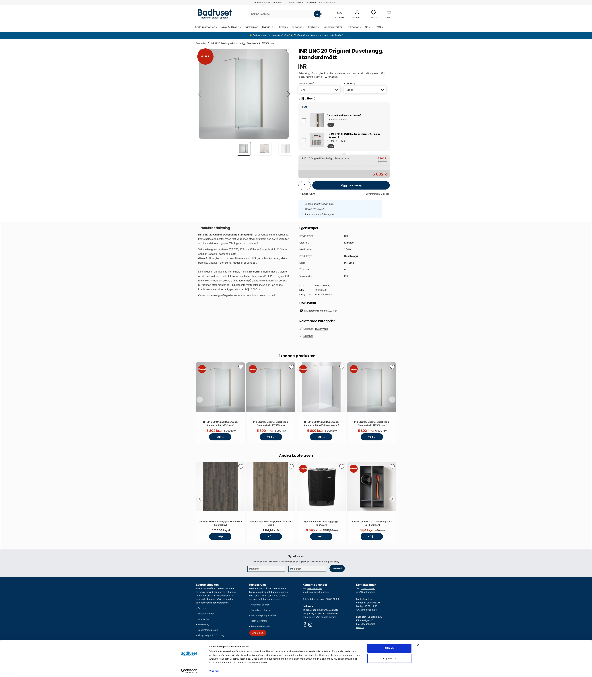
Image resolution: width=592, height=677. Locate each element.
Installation (203, 619)
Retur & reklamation (261, 626)
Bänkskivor (251, 27)
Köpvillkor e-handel (261, 610)
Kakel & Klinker (230, 27)
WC (378, 27)
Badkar (312, 27)
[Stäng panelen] (418, 645)
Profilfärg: (350, 83)
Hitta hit (360, 627)
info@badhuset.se (365, 592)
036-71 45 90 (314, 588)
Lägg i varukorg (337, 187)
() (320, 310)
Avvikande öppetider (366, 609)
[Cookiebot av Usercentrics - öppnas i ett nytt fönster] (188, 671)
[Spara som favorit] (240, 367)
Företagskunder (205, 613)
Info (330, 125)
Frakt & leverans (259, 620)
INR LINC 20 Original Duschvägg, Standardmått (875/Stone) (242, 43)
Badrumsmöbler (205, 27)
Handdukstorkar (332, 27)
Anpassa (387, 658)
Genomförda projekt (207, 629)
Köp (220, 536)
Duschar (297, 27)
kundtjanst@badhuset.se (316, 592)
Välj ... (220, 437)
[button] (288, 94)
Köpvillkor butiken (260, 604)
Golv (367, 27)
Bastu (282, 27)
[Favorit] (289, 51)
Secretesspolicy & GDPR (263, 615)
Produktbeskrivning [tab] (214, 228)
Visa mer (214, 671)
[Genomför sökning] (317, 13)
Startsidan (201, 43)
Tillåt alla (389, 648)
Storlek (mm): (306, 83)
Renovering (203, 624)
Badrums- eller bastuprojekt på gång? (271, 35)
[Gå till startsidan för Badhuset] (214, 14)
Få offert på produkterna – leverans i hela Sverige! (318, 35)
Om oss (201, 608)
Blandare (267, 27)
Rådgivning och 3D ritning (210, 635)
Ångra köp (257, 633)
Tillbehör (353, 27)
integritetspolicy (331, 561)
